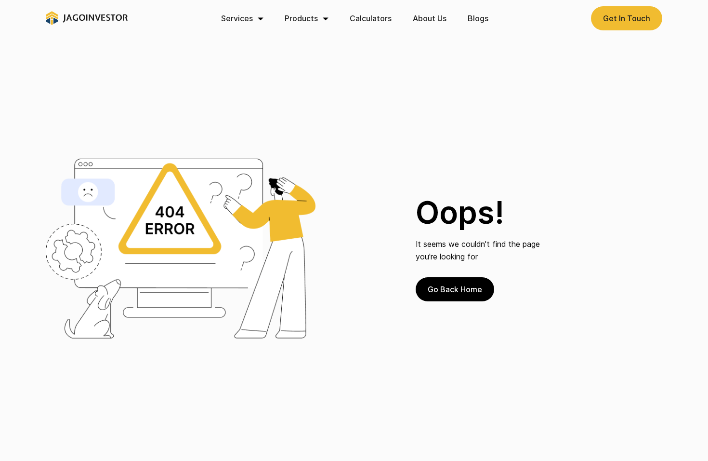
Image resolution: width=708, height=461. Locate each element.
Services (237, 18)
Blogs (478, 18)
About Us (429, 18)
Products (301, 18)
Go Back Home (455, 289)
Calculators (371, 18)
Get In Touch (626, 18)
